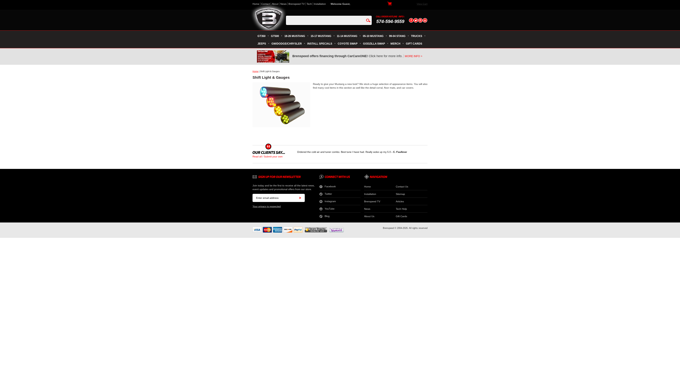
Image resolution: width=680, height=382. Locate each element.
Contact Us (402, 186)
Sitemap (400, 194)
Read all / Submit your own (268, 156)
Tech (309, 3)
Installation (320, 3)
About (275, 3)
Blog (327, 216)
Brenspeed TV (296, 3)
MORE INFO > (413, 56)
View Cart (422, 4)
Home (256, 3)
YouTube (330, 208)
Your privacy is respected (267, 206)
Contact (265, 3)
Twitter (328, 193)
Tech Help (401, 208)
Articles (400, 201)
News (283, 3)
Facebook (330, 186)
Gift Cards (401, 216)
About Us (369, 216)
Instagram (330, 201)
